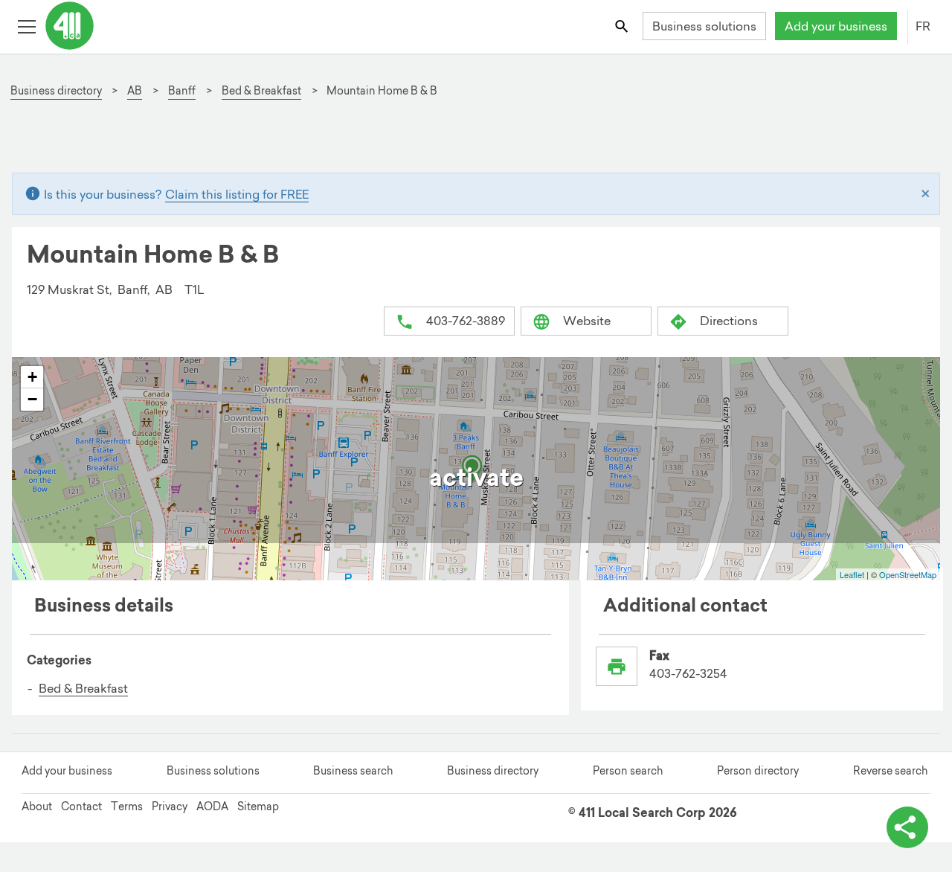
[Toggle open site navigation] (26, 26)
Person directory (758, 771)
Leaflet (852, 574)
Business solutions (704, 26)
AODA (212, 806)
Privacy (169, 806)
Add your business (836, 26)
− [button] (32, 399)
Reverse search (890, 771)
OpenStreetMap (907, 574)
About (37, 806)
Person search (628, 771)
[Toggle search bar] (623, 26)
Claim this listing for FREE (237, 194)
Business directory (492, 771)
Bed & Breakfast (83, 688)
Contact (81, 806)
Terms (127, 806)
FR (923, 26)
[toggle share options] (907, 827)
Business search (353, 771)
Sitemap (258, 806)
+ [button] (32, 377)
